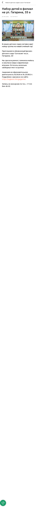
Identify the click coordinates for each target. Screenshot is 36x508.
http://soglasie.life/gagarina (14, 79)
